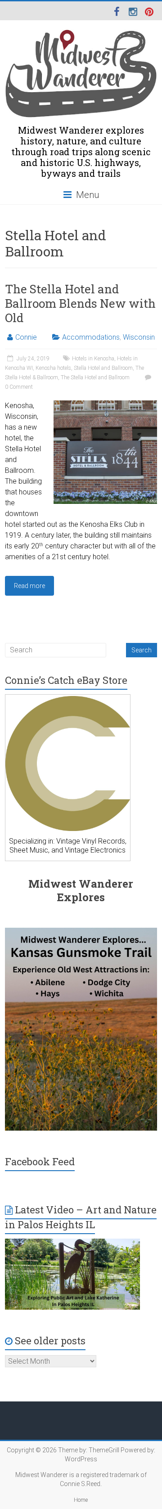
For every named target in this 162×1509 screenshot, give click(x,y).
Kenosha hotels (53, 368)
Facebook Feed (40, 1161)
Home (81, 1500)
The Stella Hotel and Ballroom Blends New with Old (80, 303)
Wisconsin (139, 337)
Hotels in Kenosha (93, 358)
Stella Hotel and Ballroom (103, 368)
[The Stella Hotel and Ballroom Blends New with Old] (105, 404)
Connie (26, 337)
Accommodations (91, 337)
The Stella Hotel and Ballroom (95, 377)
